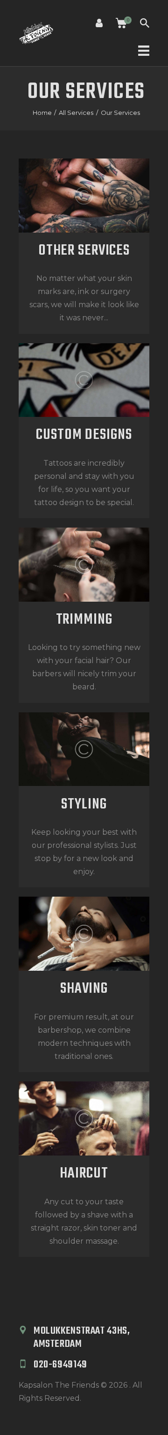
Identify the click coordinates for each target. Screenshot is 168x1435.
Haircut (84, 1173)
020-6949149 (60, 1365)
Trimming (84, 620)
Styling (83, 804)
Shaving (84, 989)
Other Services (84, 251)
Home (42, 112)
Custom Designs (84, 435)
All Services (76, 112)
